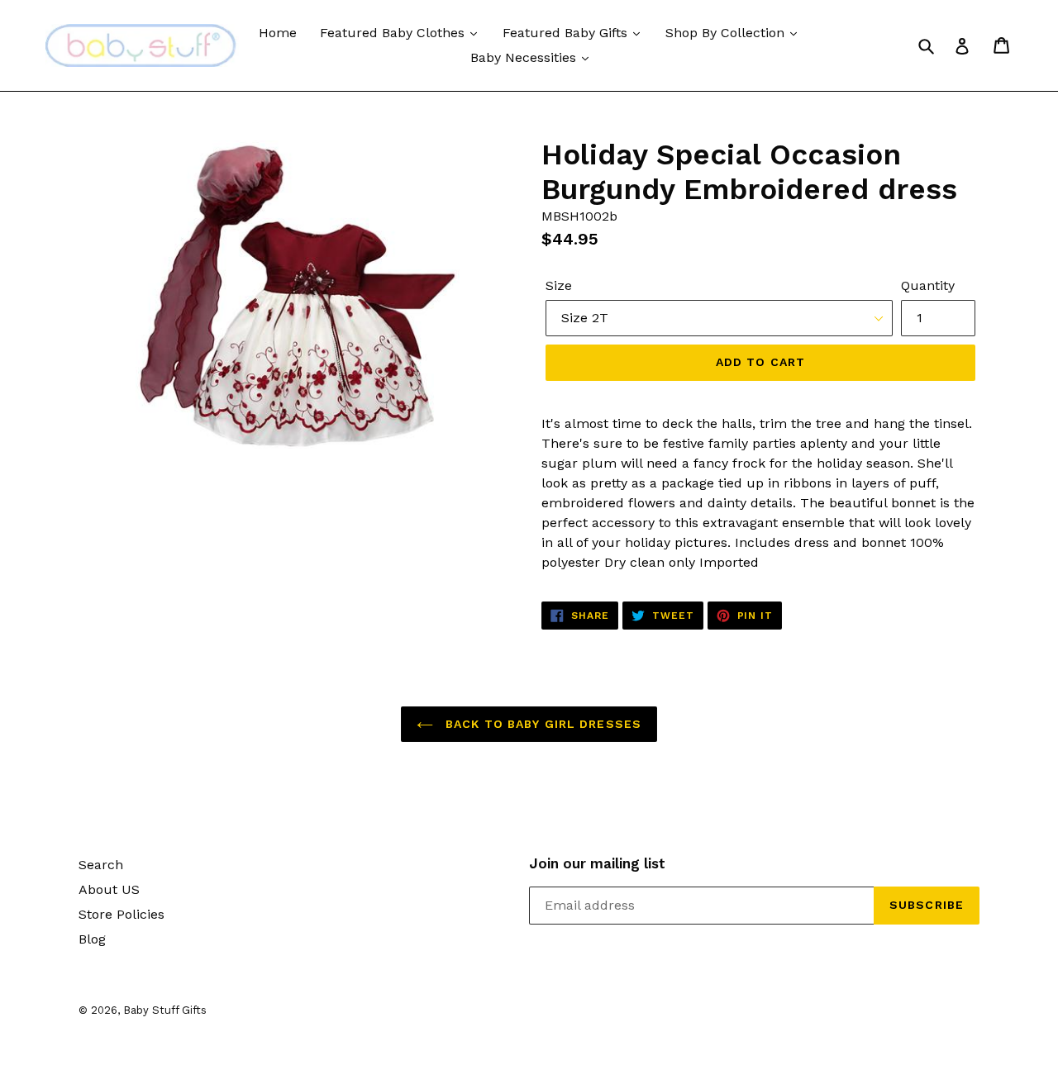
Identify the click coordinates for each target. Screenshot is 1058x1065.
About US (109, 889)
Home (278, 32)
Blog (92, 939)
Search (101, 864)
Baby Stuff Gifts (165, 1010)
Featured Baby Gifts (567, 32)
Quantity (928, 285)
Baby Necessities (525, 57)
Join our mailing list (597, 863)
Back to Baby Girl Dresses (541, 723)
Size (559, 285)
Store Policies (121, 914)
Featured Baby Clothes (394, 32)
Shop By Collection (727, 32)
